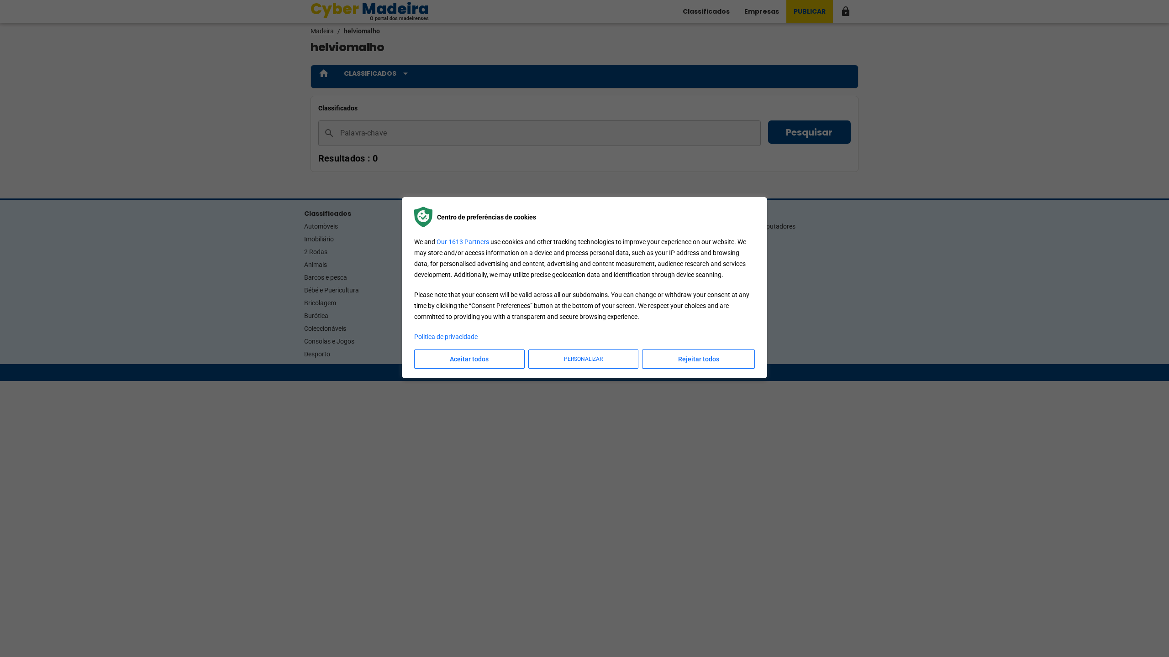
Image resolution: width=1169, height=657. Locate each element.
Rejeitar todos (698, 359)
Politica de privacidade (446, 336)
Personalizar (583, 359)
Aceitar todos (469, 359)
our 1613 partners (463, 241)
